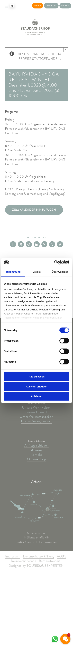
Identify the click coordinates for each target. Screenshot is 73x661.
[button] (65, 639)
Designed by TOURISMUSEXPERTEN (35, 566)
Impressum (12, 556)
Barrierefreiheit (49, 561)
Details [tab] (36, 271)
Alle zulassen (36, 376)
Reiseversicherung (23, 561)
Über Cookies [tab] (60, 271)
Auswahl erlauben (36, 386)
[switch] (64, 340)
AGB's (61, 556)
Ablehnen (36, 396)
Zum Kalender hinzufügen (34, 210)
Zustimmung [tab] (13, 271)
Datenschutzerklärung (38, 556)
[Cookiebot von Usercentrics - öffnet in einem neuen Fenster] (54, 262)
